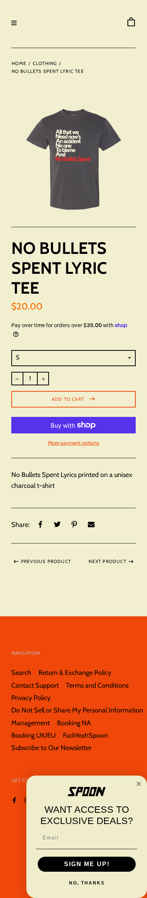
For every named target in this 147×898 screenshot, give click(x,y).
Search (21, 672)
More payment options (73, 442)
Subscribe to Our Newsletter (51, 748)
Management (30, 723)
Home (19, 63)
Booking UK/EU (33, 735)
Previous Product (46, 561)
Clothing (45, 63)
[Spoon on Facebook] (14, 799)
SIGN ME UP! (87, 864)
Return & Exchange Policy (74, 672)
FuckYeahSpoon (85, 735)
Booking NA (74, 723)
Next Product (107, 561)
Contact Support (35, 685)
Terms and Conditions (97, 685)
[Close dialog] (138, 783)
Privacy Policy (31, 698)
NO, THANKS (87, 883)
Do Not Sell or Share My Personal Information (77, 710)
